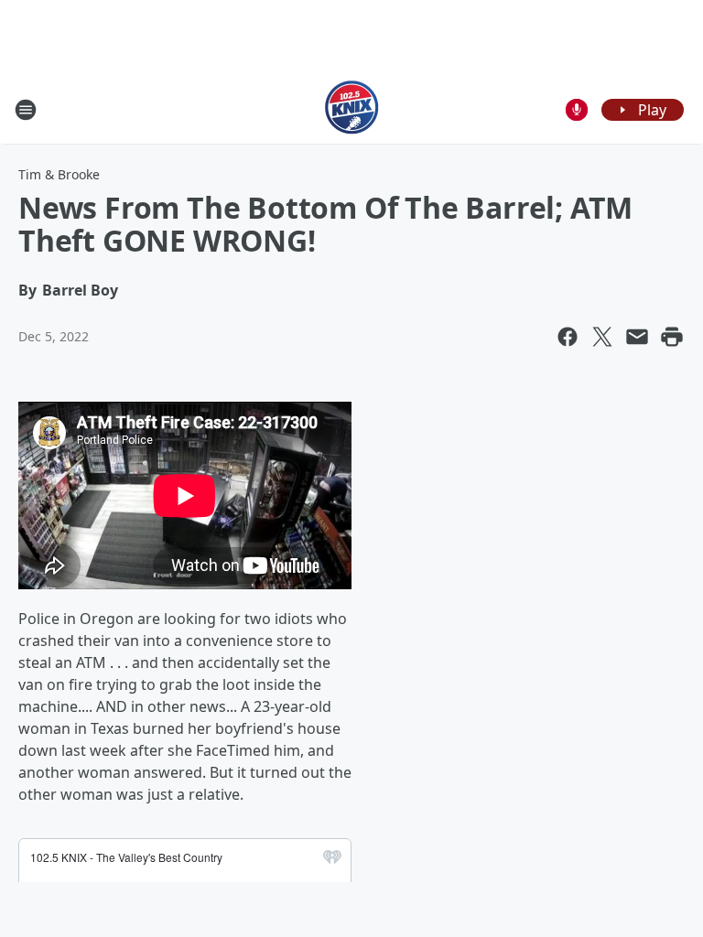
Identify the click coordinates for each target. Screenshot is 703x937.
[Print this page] (672, 337)
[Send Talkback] (577, 110)
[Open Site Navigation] (26, 110)
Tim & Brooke (59, 174)
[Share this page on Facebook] (567, 337)
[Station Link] (352, 109)
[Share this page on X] (602, 337)
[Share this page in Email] (637, 337)
